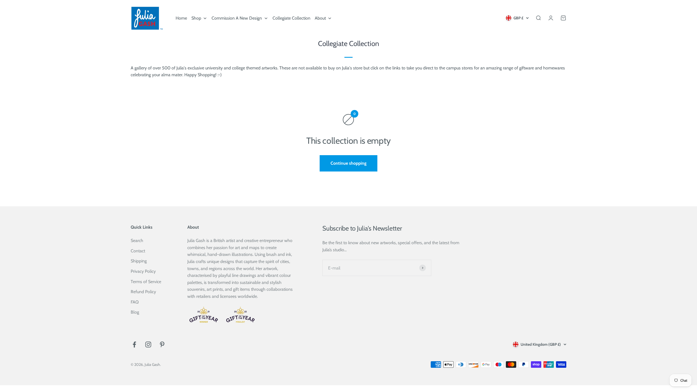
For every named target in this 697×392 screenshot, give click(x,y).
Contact (138, 250)
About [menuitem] (320, 18)
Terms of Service (146, 281)
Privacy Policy (143, 271)
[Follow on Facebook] (134, 344)
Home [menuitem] (181, 18)
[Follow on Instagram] (148, 344)
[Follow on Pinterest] (162, 344)
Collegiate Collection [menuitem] (291, 18)
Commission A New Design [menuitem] (237, 18)
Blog (135, 312)
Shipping (139, 261)
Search (137, 240)
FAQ (135, 302)
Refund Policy (143, 291)
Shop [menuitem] (196, 18)
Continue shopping (348, 163)
